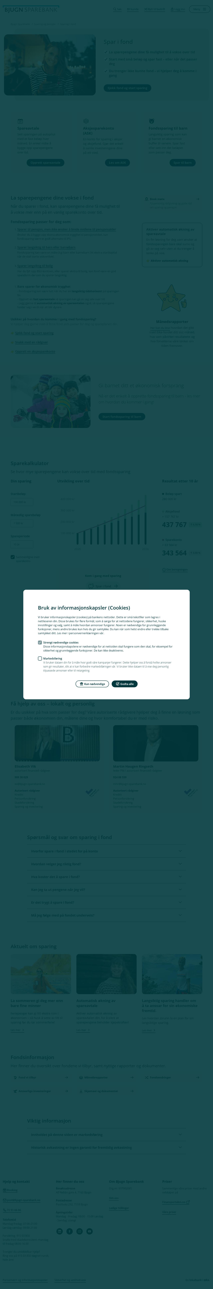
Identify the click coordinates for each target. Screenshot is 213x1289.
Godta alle (127, 684)
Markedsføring (52, 658)
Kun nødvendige (94, 684)
